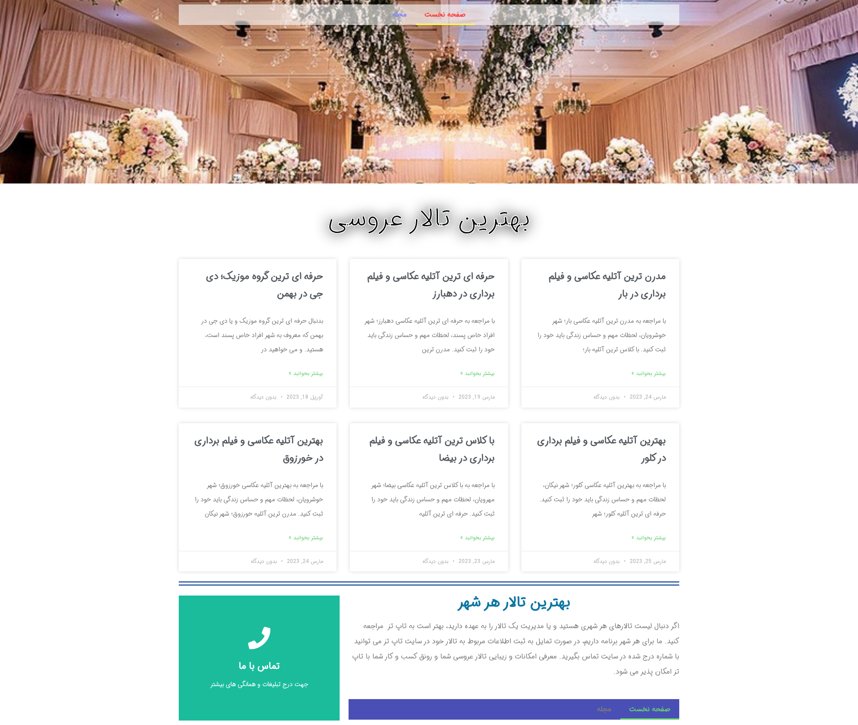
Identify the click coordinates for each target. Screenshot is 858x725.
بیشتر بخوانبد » (648, 374)
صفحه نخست (445, 14)
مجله (399, 14)
